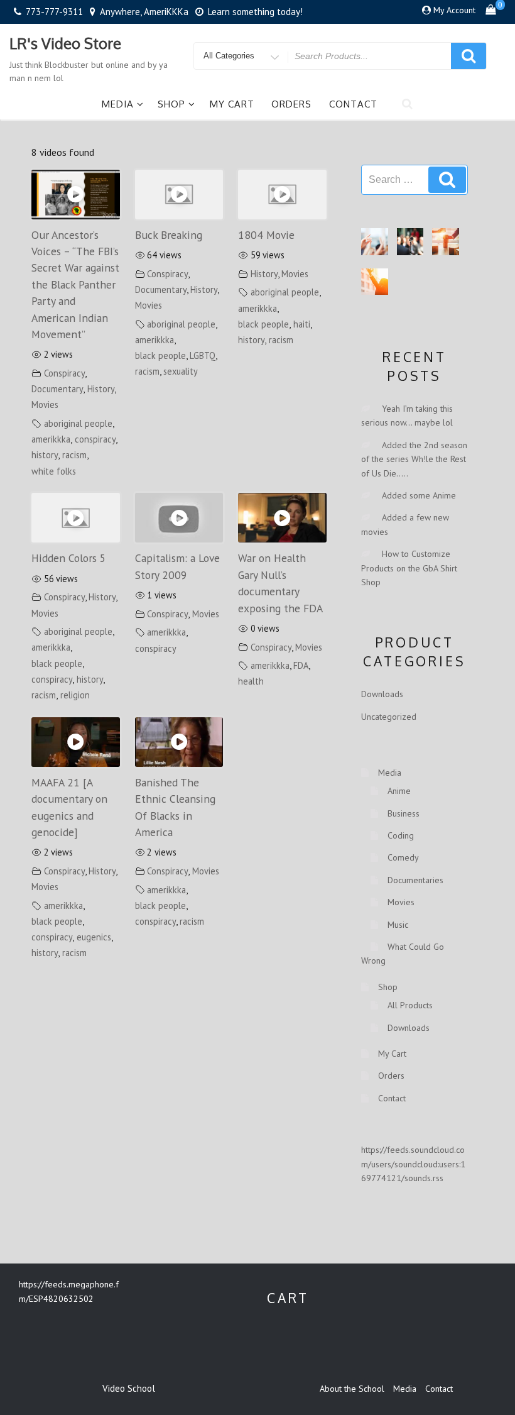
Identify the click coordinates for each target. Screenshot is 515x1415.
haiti (301, 324)
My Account (454, 10)
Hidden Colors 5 (68, 558)
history (44, 455)
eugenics (94, 937)
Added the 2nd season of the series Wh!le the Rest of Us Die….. (414, 459)
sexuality (180, 371)
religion (75, 695)
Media (118, 104)
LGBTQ (202, 355)
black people (160, 355)
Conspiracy (64, 373)
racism (74, 455)
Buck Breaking (168, 235)
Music (398, 924)
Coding (401, 835)
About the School (352, 1388)
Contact (353, 104)
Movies (44, 404)
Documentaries (415, 880)
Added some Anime (419, 495)
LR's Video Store (65, 43)
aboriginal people (78, 423)
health (251, 681)
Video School (128, 1388)
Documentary (57, 389)
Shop (171, 104)
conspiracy (95, 439)
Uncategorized (388, 716)
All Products (410, 1005)
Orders (291, 104)
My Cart (232, 104)
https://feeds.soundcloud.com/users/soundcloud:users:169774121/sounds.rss (413, 1164)
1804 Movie (266, 235)
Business (404, 813)
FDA (300, 665)
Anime (399, 790)
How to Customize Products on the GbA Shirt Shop (409, 568)
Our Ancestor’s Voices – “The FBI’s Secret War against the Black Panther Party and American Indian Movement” (75, 284)
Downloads (382, 694)
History (100, 389)
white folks (53, 471)
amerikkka (50, 439)
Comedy (403, 857)
